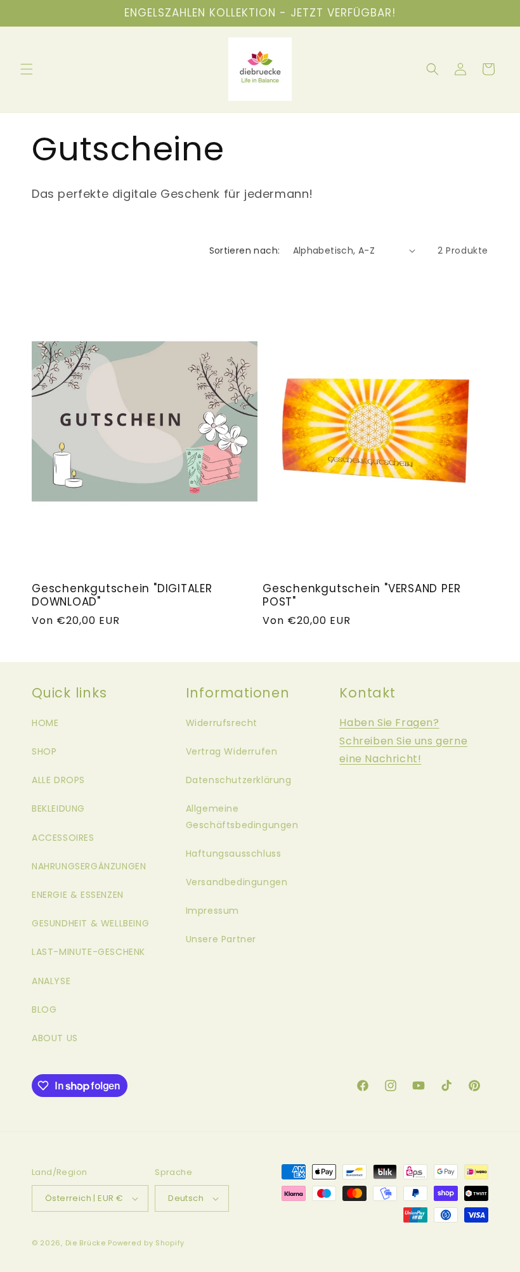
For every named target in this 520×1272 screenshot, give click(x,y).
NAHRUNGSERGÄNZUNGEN (89, 866)
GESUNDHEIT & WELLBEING (90, 923)
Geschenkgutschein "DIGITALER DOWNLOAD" (122, 595)
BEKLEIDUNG (58, 808)
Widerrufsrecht (221, 723)
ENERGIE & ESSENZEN (78, 894)
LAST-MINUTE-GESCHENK (88, 951)
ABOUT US (55, 1038)
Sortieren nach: (244, 250)
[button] (27, 69)
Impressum (212, 910)
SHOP (44, 751)
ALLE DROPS (58, 780)
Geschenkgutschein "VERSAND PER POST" (361, 595)
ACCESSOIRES (63, 837)
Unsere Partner (221, 939)
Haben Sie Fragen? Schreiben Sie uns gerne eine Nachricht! (403, 741)
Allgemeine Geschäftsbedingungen (242, 816)
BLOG (44, 1009)
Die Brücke (85, 1243)
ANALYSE (51, 981)
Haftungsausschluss (234, 853)
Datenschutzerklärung (239, 780)
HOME (45, 723)
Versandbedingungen (237, 882)
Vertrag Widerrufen (232, 751)
